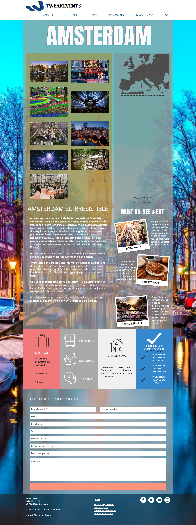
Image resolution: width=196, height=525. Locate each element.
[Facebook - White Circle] (143, 500)
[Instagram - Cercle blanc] (167, 500)
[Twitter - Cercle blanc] (151, 500)
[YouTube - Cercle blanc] (159, 500)
